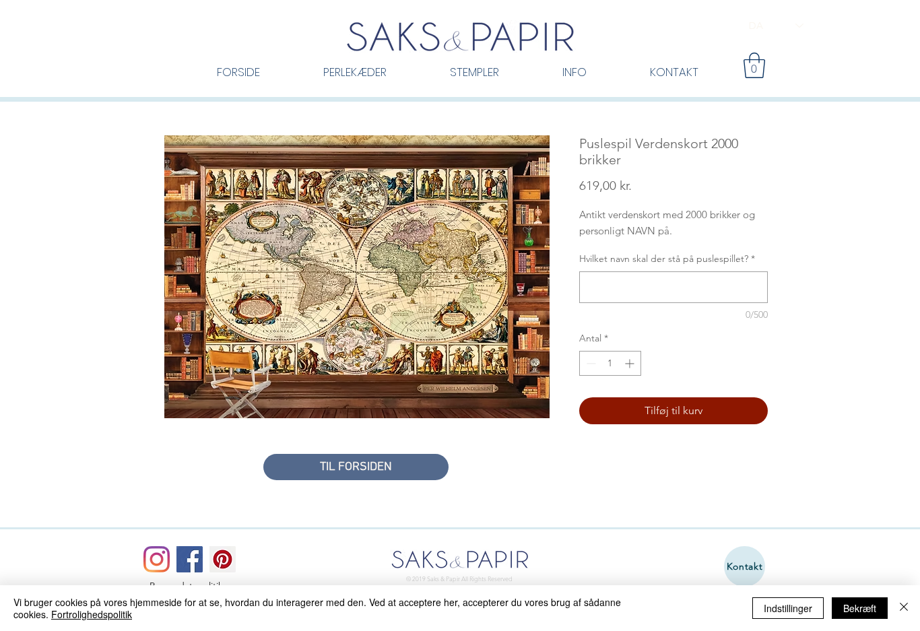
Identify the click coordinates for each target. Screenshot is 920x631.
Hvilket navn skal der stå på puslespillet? (667, 259)
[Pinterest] (222, 559)
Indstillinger (788, 608)
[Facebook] (189, 559)
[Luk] (904, 608)
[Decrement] (589, 363)
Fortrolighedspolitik (91, 614)
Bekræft (859, 608)
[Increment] (630, 363)
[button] (754, 65)
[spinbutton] (610, 363)
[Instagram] (156, 559)
